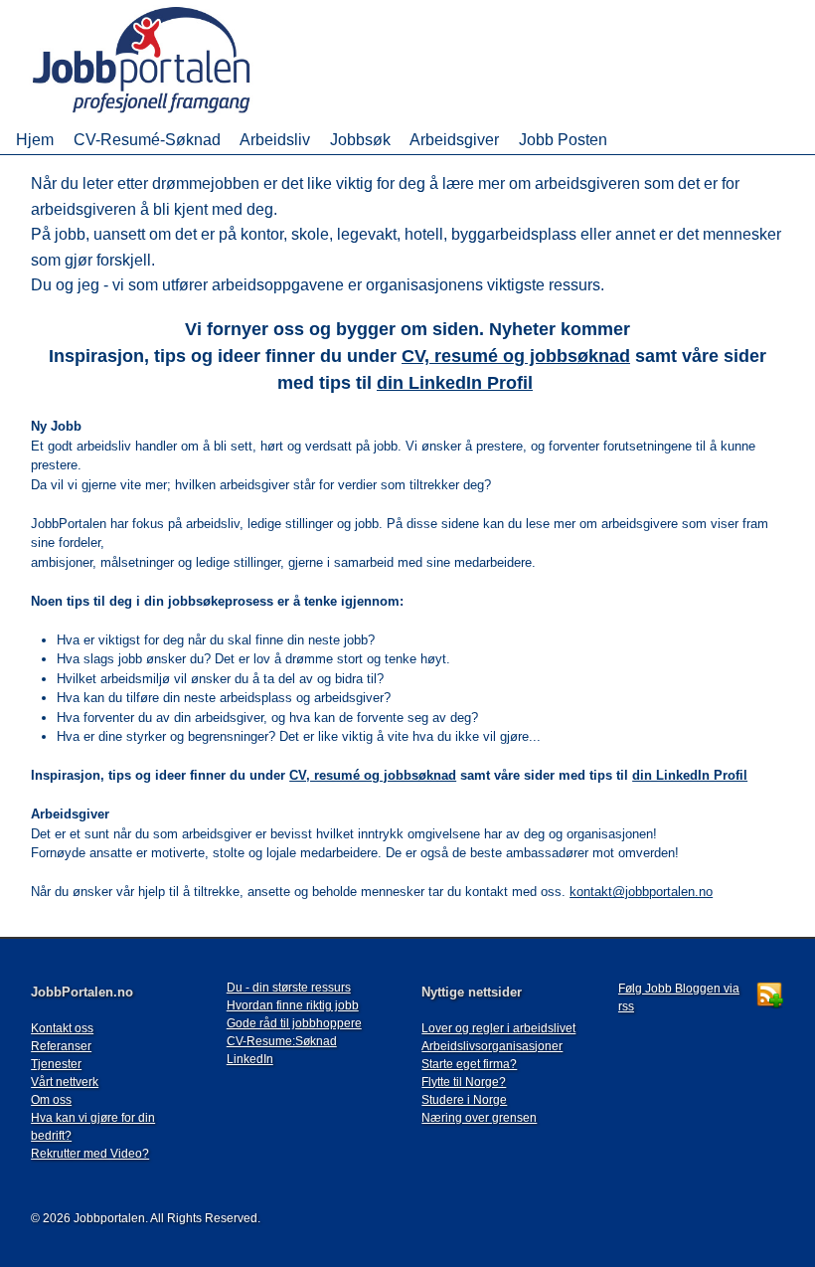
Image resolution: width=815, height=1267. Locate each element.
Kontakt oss (62, 1028)
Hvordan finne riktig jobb (293, 1005)
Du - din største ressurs (289, 988)
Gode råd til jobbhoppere (294, 1023)
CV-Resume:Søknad (282, 1041)
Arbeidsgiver (454, 139)
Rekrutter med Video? (90, 1154)
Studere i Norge (464, 1100)
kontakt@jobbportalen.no (641, 891)
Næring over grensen (479, 1118)
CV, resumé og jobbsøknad (516, 356)
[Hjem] (170, 114)
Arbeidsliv (275, 139)
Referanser (61, 1046)
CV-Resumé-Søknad (147, 139)
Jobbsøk (360, 139)
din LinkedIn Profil (455, 383)
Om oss (51, 1100)
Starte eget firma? (469, 1064)
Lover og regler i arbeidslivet (498, 1028)
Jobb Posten (563, 139)
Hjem (35, 139)
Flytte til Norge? (463, 1082)
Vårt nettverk (64, 1082)
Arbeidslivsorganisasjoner (492, 1046)
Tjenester (56, 1064)
